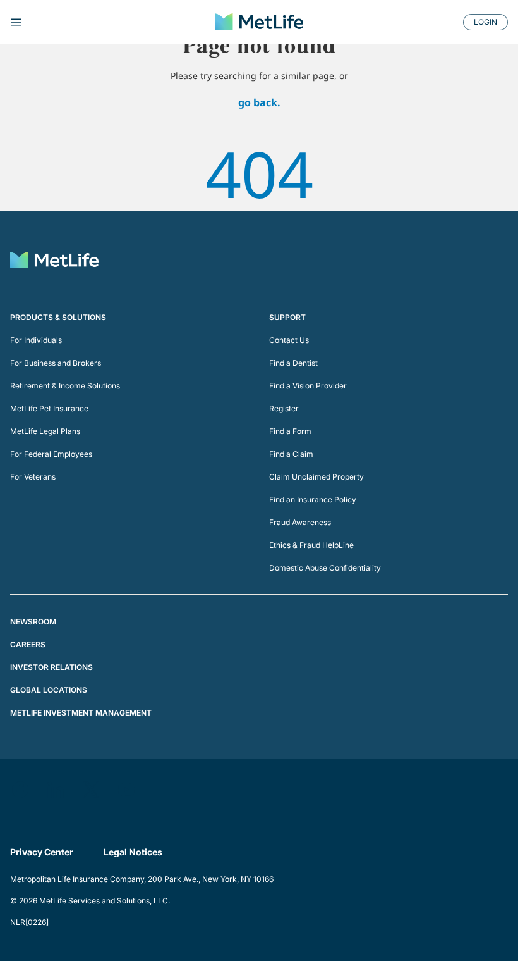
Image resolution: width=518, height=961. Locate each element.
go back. (259, 102)
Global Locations (48, 690)
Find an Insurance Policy (312, 499)
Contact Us (289, 340)
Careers (27, 644)
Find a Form (290, 431)
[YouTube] (126, 789)
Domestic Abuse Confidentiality (325, 568)
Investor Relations (51, 667)
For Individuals (36, 340)
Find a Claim (291, 454)
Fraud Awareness (300, 522)
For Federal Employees (51, 454)
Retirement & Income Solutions (65, 385)
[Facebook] (20, 789)
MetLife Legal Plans (45, 431)
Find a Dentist (293, 363)
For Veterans (33, 476)
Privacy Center (41, 851)
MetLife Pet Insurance (49, 408)
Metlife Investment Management (81, 712)
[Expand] (89, 22)
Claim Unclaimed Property (316, 476)
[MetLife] (259, 21)
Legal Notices (133, 851)
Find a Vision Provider (308, 385)
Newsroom (33, 621)
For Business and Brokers (55, 363)
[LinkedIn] (55, 789)
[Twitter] (91, 789)
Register (284, 408)
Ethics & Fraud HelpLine (311, 545)
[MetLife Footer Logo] (54, 261)
